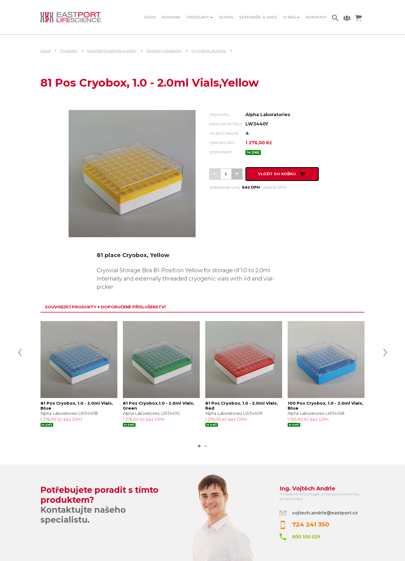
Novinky (171, 17)
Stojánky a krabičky (164, 50)
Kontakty (316, 17)
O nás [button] (290, 17)
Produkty (68, 50)
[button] (199, 446)
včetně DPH (275, 187)
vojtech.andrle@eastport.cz (325, 512)
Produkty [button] (198, 17)
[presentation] (20, 350)
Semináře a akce (258, 17)
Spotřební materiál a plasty (111, 50)
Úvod (150, 17)
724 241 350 (310, 524)
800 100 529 (306, 536)
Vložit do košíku (277, 174)
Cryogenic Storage (208, 50)
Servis (226, 17)
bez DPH (251, 187)
